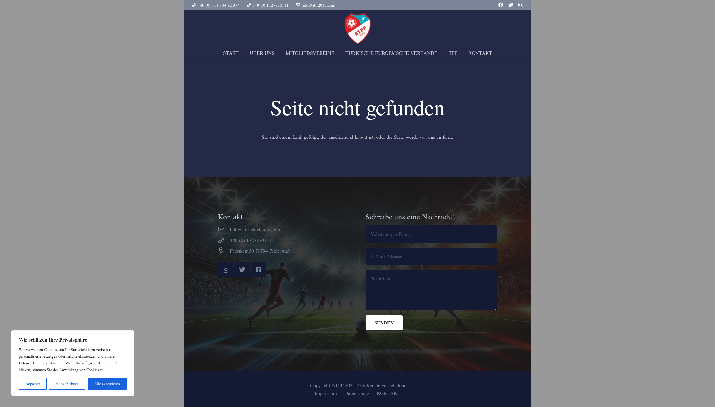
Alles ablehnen (67, 383)
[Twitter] (510, 4)
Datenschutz (356, 393)
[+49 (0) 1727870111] (224, 240)
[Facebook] (500, 4)
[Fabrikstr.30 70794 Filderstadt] (224, 251)
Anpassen (32, 383)
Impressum (325, 393)
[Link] (358, 29)
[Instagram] (520, 5)
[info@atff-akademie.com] (224, 229)
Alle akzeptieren (107, 383)
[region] (72, 363)
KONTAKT (389, 393)
